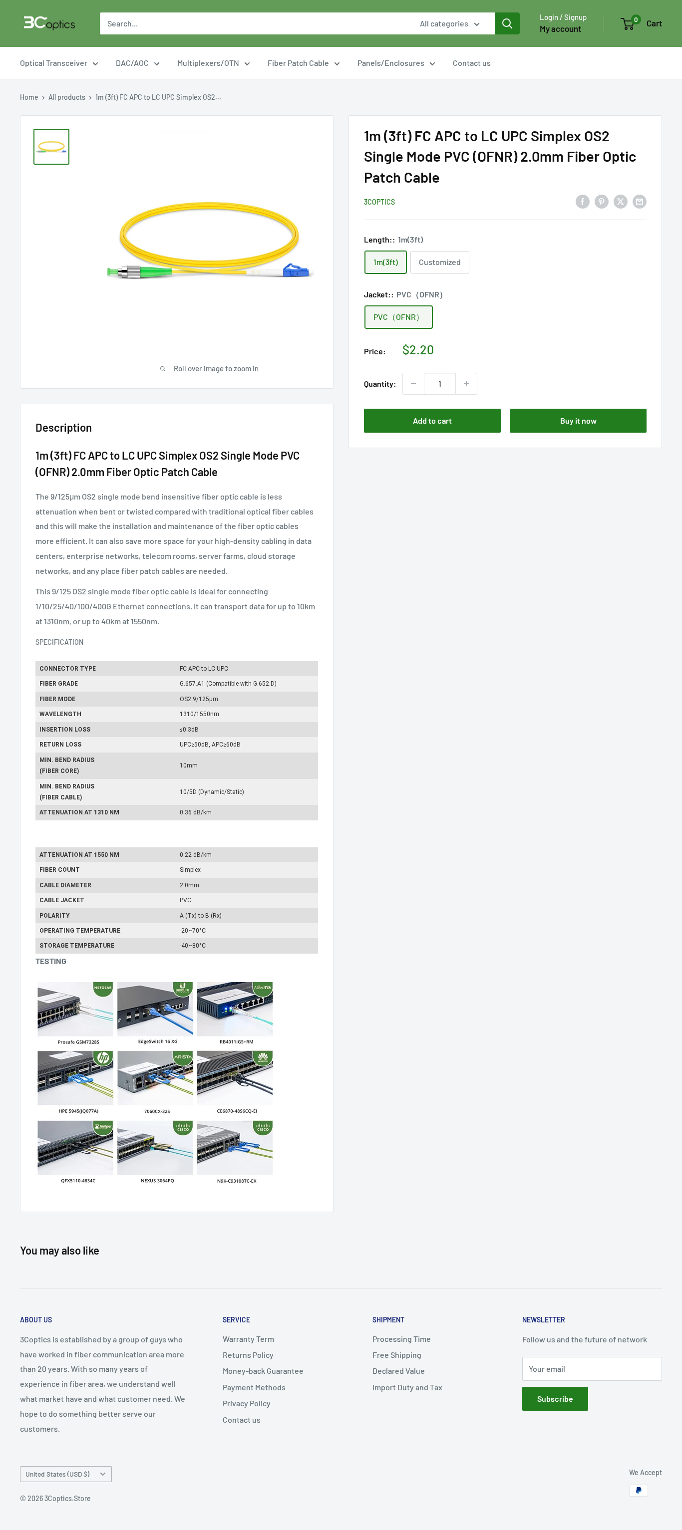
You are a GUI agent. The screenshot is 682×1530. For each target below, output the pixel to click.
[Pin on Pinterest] (602, 201)
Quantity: (380, 383)
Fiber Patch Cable (298, 62)
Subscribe (555, 1398)
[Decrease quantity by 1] (413, 383)
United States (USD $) (57, 1474)
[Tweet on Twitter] (621, 201)
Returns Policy (248, 1354)
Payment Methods (254, 1387)
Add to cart (432, 420)
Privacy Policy (247, 1403)
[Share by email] (640, 201)
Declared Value (398, 1370)
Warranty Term (248, 1338)
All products (66, 97)
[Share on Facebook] (583, 201)
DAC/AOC (132, 62)
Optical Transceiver (53, 62)
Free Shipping (396, 1354)
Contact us (472, 62)
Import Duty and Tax (407, 1387)
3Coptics (379, 202)
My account (560, 28)
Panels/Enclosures (390, 62)
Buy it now (578, 420)
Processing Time (401, 1338)
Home (29, 97)
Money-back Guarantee (263, 1370)
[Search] (507, 23)
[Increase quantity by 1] (466, 383)
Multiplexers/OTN (208, 62)
